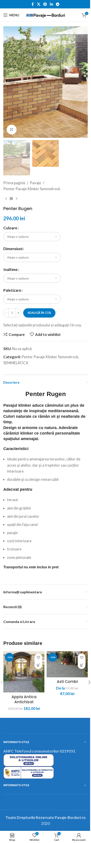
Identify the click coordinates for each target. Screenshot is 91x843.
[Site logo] (45, 14)
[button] (7, 82)
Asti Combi (67, 681)
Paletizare (12, 290)
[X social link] (38, 4)
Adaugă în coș (39, 312)
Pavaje (35, 182)
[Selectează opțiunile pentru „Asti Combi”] (81, 665)
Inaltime (10, 269)
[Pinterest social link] (45, 4)
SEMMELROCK (15, 362)
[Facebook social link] (32, 4)
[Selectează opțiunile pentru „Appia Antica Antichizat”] (38, 665)
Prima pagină (14, 182)
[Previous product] (6, 198)
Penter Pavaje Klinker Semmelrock (31, 188)
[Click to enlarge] (12, 130)
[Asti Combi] (67, 664)
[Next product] (16, 198)
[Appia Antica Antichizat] (23, 671)
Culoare (10, 228)
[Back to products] (11, 198)
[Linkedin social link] (51, 4)
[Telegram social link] (57, 4)
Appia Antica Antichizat (23, 699)
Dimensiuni (13, 248)
